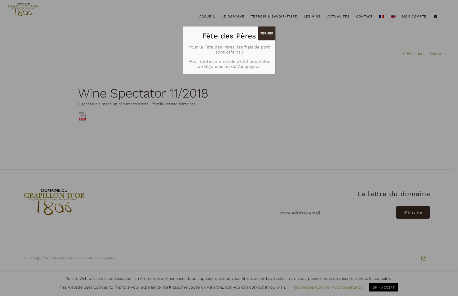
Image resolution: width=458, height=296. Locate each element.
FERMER (266, 33)
